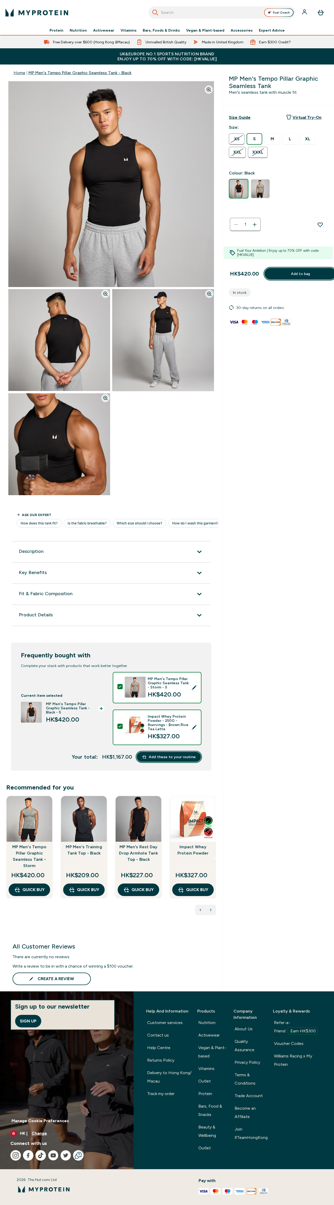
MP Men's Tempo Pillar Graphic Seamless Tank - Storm (29, 856)
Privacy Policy (247, 1062)
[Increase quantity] (254, 224)
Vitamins (128, 30)
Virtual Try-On (307, 117)
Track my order (161, 1093)
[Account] (305, 12)
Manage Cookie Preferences (40, 1121)
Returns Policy (160, 1060)
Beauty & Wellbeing (207, 1131)
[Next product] (211, 910)
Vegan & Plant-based (205, 30)
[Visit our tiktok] (40, 1155)
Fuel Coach (281, 12)
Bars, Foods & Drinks (161, 30)
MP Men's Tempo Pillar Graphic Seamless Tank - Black (80, 73)
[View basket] (321, 12)
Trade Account (249, 1095)
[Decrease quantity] (236, 224)
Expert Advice (272, 30)
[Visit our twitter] (66, 1155)
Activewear (103, 30)
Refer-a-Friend (295, 1026)
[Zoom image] (209, 89)
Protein (56, 30)
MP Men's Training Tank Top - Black (84, 850)
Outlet (204, 1081)
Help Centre (158, 1047)
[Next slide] (215, 858)
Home (19, 73)
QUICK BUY (33, 889)
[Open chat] (78, 1155)
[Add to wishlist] (320, 224)
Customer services (165, 1022)
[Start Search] (155, 12)
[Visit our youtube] (53, 1155)
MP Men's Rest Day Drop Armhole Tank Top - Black (138, 853)
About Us (244, 1029)
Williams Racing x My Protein (293, 1060)
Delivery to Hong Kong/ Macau (169, 1077)
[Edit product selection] (194, 687)
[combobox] (221, 12)
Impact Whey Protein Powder (193, 850)
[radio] (236, 139)
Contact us (158, 1035)
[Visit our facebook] (28, 1155)
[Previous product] (200, 910)
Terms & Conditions (245, 1079)
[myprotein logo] (36, 12)
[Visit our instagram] (15, 1155)
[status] (245, 224)
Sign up (28, 1021)
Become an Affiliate (245, 1112)
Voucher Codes (288, 1043)
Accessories (242, 30)
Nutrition (78, 30)
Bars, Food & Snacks (210, 1110)
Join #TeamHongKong (251, 1133)
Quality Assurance (244, 1045)
